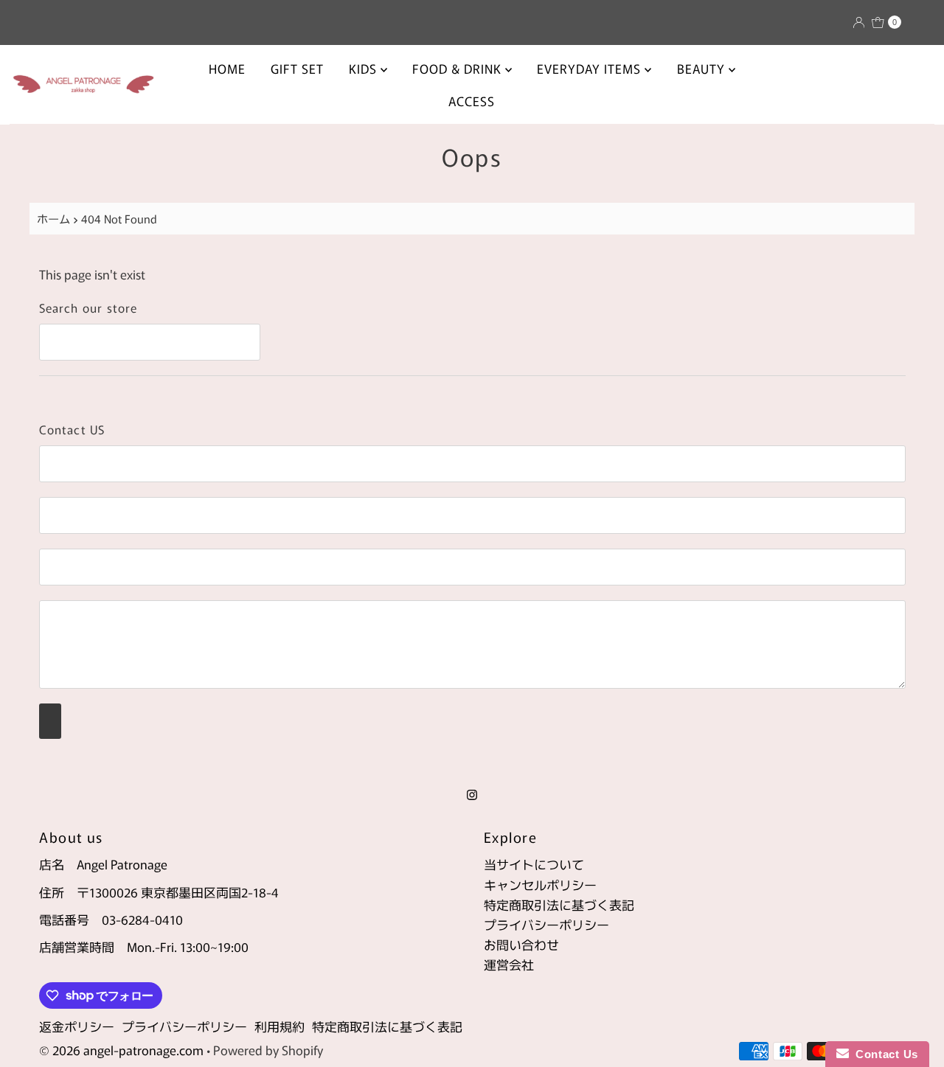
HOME (227, 68)
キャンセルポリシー (540, 884)
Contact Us (883, 1054)
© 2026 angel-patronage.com (121, 1049)
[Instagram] (472, 793)
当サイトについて (534, 864)
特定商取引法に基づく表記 (559, 904)
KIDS (365, 68)
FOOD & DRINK (458, 68)
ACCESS (471, 100)
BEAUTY (703, 68)
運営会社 (509, 964)
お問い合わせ (521, 944)
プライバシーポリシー (546, 924)
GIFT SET (297, 68)
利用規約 (279, 1026)
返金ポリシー (76, 1026)
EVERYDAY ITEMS (591, 68)
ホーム (53, 218)
